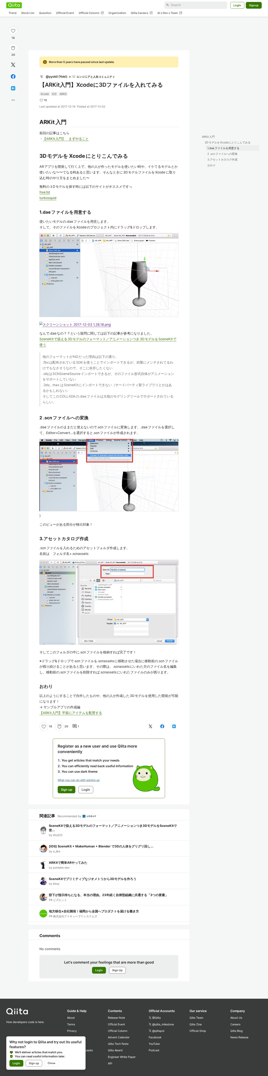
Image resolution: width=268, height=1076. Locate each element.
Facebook (155, 1037)
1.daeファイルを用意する (223, 148)
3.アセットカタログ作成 (222, 159)
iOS (54, 94)
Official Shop (198, 1030)
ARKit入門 (208, 136)
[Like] (13, 30)
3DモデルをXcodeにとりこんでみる (228, 142)
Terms (71, 1024)
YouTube (154, 1043)
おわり (211, 165)
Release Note (116, 1017)
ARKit (63, 94)
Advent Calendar (118, 1037)
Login (237, 5)
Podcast (154, 1050)
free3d (44, 192)
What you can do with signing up (79, 780)
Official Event (65, 13)
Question (45, 13)
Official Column (91, 13)
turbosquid (48, 198)
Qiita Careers (142, 13)
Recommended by (70, 816)
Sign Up (117, 970)
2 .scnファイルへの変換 (222, 153)
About (71, 1017)
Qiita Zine (196, 1024)
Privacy (72, 1030)
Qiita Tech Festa (118, 1043)
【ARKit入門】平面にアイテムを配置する (70, 713)
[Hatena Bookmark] (13, 88)
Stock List (27, 13)
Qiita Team (196, 1017)
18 (13, 37)
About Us (236, 1017)
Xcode (45, 94)
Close (51, 1063)
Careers (235, 1024)
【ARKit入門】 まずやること (66, 139)
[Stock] (13, 48)
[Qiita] (14, 5)
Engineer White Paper (122, 1057)
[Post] (13, 64)
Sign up (34, 1063)
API (110, 1063)
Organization (117, 13)
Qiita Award (115, 1050)
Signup (254, 5)
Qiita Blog (236, 1030)
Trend (12, 13)
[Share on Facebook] (13, 76)
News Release (239, 1037)
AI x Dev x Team (169, 13)
